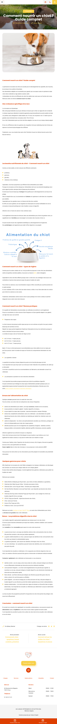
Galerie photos (28, 678)
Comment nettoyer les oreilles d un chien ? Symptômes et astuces (45, 639)
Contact (52, 678)
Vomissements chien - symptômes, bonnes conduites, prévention (12, 639)
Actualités (41, 678)
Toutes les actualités (28, 6)
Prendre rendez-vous (28, 663)
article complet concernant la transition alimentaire (18, 388)
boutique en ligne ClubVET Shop (21, 510)
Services (16, 678)
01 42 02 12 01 (8, 697)
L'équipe (5, 678)
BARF (35, 273)
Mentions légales (29, 711)
